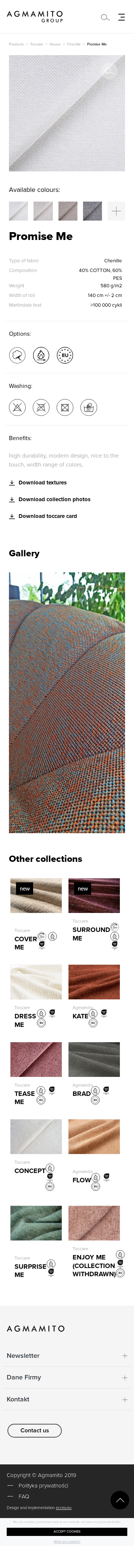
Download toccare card (47, 516)
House (55, 44)
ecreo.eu (63, 1507)
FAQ (24, 1496)
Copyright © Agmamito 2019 (41, 1475)
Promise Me (97, 44)
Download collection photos (53, 499)
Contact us (34, 1430)
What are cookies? (67, 1542)
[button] (116, 211)
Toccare (36, 44)
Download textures (42, 482)
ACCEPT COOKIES (67, 1532)
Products (16, 44)
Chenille (74, 44)
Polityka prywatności (43, 1485)
